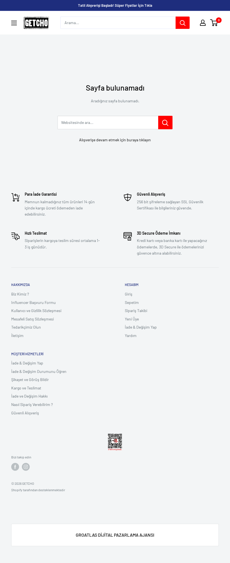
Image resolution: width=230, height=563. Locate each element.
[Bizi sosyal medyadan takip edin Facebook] (15, 467)
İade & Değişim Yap (141, 327)
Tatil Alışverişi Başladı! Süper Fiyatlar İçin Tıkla (115, 5)
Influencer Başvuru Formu (33, 302)
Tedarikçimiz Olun (26, 327)
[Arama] (183, 23)
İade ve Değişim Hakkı (29, 396)
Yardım (131, 335)
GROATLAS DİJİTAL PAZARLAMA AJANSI (115, 534)
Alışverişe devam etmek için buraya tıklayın (115, 139)
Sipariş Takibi (136, 310)
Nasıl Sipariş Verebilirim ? (32, 404)
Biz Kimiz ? (20, 294)
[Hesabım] (203, 23)
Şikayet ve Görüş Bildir (30, 379)
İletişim (17, 335)
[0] (214, 22)
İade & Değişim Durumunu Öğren (38, 371)
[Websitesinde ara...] (165, 122)
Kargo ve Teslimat (26, 388)
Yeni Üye (132, 319)
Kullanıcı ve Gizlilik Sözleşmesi (36, 310)
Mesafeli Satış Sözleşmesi (32, 319)
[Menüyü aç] (14, 23)
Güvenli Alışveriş (25, 412)
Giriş (128, 294)
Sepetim (132, 302)
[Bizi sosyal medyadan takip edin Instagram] (26, 467)
